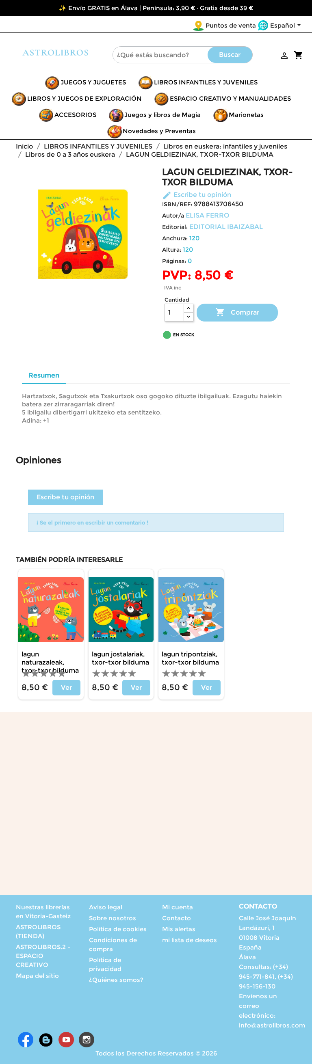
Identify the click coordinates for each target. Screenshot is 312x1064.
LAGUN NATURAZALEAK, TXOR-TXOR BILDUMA (50, 662)
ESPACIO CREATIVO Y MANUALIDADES (230, 98)
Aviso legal (105, 907)
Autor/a (173, 215)
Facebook (25, 1039)
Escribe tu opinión (196, 195)
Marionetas (246, 115)
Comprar (237, 312)
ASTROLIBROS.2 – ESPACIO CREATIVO (43, 956)
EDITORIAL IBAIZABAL (226, 227)
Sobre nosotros (112, 918)
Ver (66, 687)
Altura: (171, 249)
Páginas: (174, 261)
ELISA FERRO (207, 215)
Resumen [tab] (43, 375)
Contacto (176, 918)
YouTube (66, 1039)
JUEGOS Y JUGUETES (93, 82)
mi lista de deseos (189, 940)
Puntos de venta (231, 25)
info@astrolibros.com (272, 1025)
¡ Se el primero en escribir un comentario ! (92, 522)
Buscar (229, 54)
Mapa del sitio (37, 976)
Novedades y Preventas (159, 131)
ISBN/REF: (177, 204)
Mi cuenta (177, 907)
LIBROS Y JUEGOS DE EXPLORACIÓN (84, 98)
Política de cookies (118, 929)
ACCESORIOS (75, 115)
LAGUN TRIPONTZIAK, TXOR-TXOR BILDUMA (190, 658)
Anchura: (175, 238)
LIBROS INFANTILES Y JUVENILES (206, 82)
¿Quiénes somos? (116, 980)
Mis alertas (178, 929)
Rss (46, 1039)
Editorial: (175, 227)
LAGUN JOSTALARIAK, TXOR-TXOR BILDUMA (120, 658)
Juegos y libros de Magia (162, 115)
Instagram (86, 1039)
